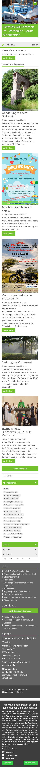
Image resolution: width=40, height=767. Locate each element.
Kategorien (11, 482)
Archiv (6, 544)
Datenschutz (9, 692)
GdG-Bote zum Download (20, 610)
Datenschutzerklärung (21, 744)
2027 (8, 549)
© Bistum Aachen (10, 689)
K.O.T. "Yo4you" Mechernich (16, 570)
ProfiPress (8, 579)
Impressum (24, 689)
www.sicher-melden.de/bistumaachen (20, 597)
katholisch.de (10, 588)
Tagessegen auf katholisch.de (17, 591)
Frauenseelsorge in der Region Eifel (20, 573)
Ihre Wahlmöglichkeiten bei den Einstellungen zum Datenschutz (20, 706)
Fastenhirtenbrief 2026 (14, 616)
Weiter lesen (8, 58)
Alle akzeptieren (30, 762)
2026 (8, 554)
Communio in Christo (13, 594)
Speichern (7, 762)
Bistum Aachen (10, 600)
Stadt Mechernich (11, 576)
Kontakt (19, 692)
